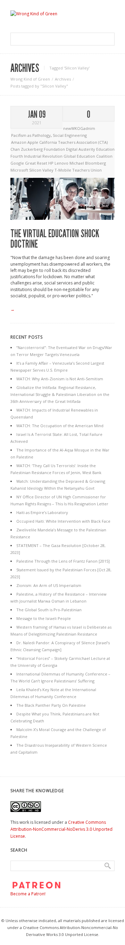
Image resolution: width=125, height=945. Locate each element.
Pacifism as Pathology (31, 135)
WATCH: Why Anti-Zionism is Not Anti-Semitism (59, 378)
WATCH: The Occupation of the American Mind (59, 425)
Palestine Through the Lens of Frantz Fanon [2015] (63, 561)
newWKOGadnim (79, 128)
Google (17, 163)
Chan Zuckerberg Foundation (38, 149)
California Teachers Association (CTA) (73, 142)
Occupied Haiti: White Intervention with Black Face (63, 521)
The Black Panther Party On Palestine (51, 705)
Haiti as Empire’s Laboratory (42, 512)
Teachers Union (87, 170)
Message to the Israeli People (43, 618)
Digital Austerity (81, 149)
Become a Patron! (27, 894)
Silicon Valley (42, 170)
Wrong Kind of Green (30, 79)
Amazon (19, 142)
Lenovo (62, 163)
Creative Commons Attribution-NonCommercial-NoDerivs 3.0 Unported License (61, 829)
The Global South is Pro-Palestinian (49, 609)
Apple (33, 142)
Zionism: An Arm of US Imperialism (48, 585)
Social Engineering (70, 135)
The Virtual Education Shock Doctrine (54, 238)
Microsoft (19, 170)
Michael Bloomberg (87, 163)
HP (51, 163)
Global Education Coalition (88, 156)
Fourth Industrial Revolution (37, 156)
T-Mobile (63, 170)
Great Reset (36, 163)
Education (105, 149)
